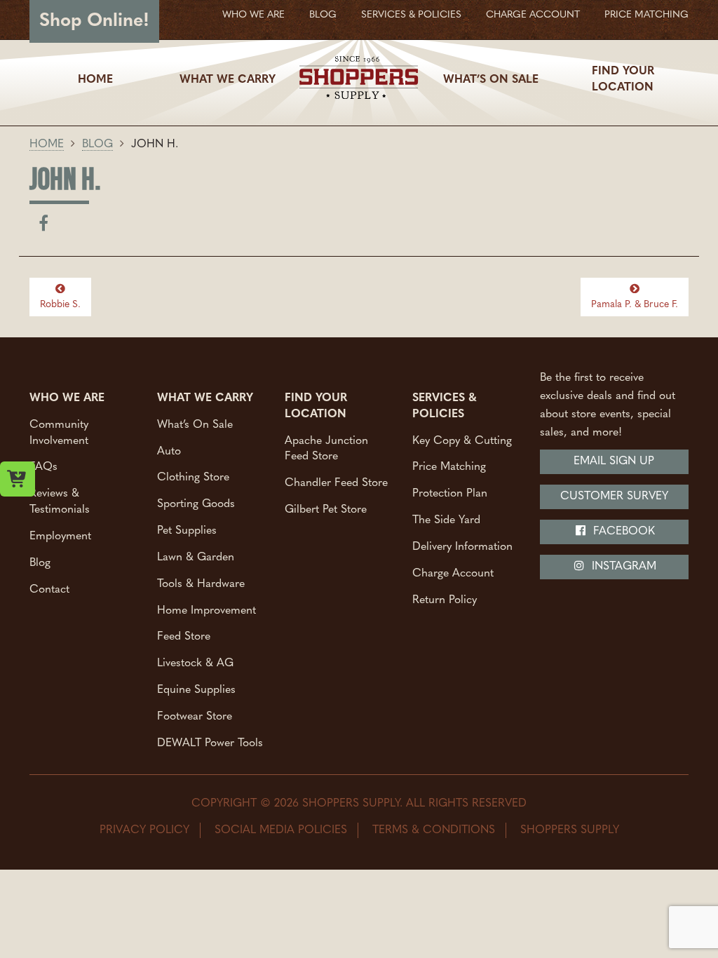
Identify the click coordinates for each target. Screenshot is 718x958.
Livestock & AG (195, 663)
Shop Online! (94, 21)
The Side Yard (446, 520)
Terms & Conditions (433, 830)
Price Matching (646, 15)
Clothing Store (193, 477)
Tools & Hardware (201, 583)
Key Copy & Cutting (462, 440)
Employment (60, 535)
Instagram (622, 566)
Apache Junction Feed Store (326, 448)
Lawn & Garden (195, 556)
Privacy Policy (144, 830)
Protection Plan (449, 493)
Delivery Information (462, 546)
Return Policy (444, 599)
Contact (49, 589)
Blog (323, 15)
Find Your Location (623, 79)
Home (95, 80)
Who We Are (253, 15)
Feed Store (183, 636)
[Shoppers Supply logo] (358, 79)
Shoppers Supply (569, 830)
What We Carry (228, 80)
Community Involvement (58, 432)
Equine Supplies (196, 690)
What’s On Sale (490, 80)
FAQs (43, 467)
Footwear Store (194, 716)
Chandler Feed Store (336, 483)
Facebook (622, 531)
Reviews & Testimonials (59, 501)
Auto (169, 451)
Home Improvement (206, 610)
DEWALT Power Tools (210, 742)
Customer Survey (614, 496)
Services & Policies (411, 15)
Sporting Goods (196, 504)
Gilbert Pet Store (326, 509)
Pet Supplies (187, 531)
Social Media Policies (281, 830)
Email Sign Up (614, 461)
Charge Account (533, 15)
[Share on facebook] (43, 226)
